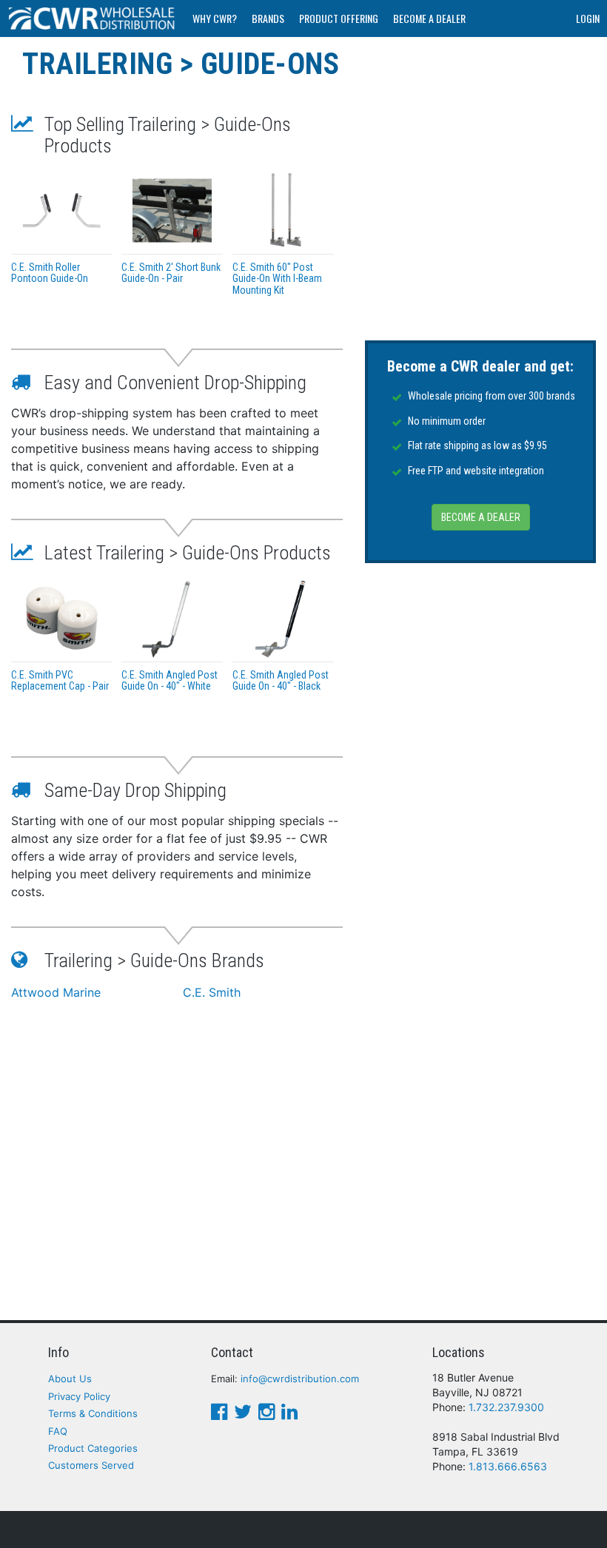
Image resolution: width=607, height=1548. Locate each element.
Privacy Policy (79, 1396)
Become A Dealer (429, 18)
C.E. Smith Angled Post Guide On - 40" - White (169, 680)
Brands (268, 18)
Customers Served (91, 1465)
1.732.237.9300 (506, 1407)
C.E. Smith (212, 992)
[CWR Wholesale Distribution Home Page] (92, 18)
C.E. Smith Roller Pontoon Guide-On (49, 272)
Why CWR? (214, 18)
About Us (70, 1378)
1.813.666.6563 (508, 1466)
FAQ (57, 1431)
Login (588, 18)
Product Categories (93, 1448)
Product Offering (338, 18)
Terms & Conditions (93, 1413)
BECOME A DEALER (480, 517)
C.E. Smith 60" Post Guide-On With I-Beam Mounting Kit (277, 278)
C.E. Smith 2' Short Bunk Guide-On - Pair (171, 272)
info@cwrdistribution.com (300, 1378)
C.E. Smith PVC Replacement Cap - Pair (60, 680)
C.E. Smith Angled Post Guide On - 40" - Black (280, 680)
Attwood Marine (56, 992)
